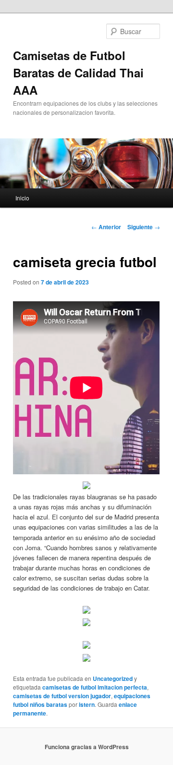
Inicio (22, 198)
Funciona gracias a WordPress (87, 746)
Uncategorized (113, 678)
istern (87, 704)
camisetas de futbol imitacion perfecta (94, 687)
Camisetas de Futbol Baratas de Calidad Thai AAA (78, 72)
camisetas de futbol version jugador (62, 695)
